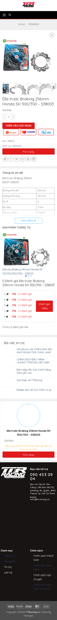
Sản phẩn (9, 561)
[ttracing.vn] (28, 4)
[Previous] (7, 56)
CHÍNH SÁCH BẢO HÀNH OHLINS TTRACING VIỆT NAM (33, 361)
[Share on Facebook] (11, 159)
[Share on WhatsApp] (5, 159)
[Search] (10, 15)
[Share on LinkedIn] (33, 159)
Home (21, 24)
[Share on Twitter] (16, 159)
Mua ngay (28, 151)
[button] (4, 15)
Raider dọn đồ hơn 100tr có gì (34, 389)
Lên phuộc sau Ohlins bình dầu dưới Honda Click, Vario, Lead (34, 351)
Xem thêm (27, 220)
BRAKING (34, 24)
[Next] (49, 56)
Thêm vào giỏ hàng (19, 125)
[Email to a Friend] (22, 159)
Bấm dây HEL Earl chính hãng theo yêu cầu (34, 371)
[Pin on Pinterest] (28, 159)
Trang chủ (10, 555)
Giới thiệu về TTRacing (29, 380)
